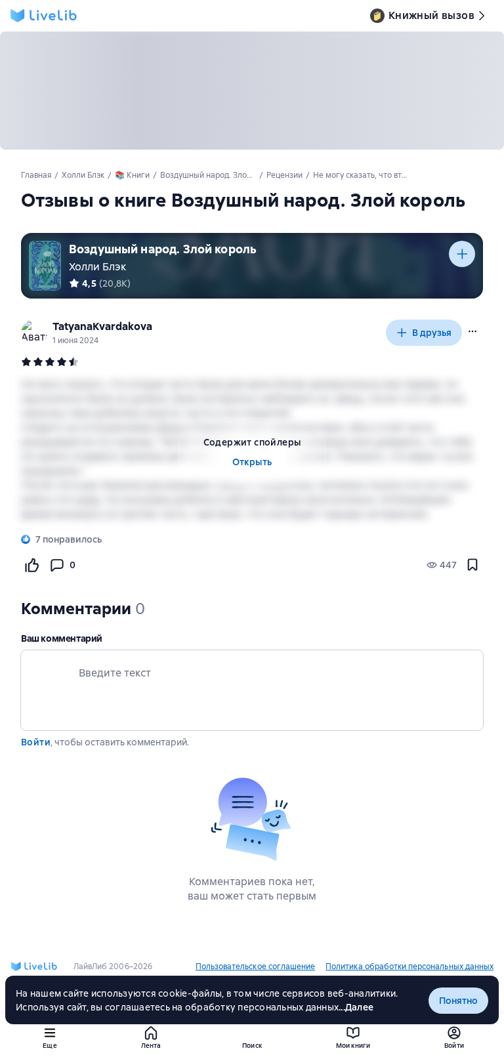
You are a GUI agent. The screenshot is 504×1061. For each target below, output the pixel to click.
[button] (472, 331)
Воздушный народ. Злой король (163, 249)
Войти (36, 742)
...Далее (356, 1007)
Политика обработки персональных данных (410, 966)
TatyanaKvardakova (102, 326)
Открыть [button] (252, 462)
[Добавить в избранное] (472, 565)
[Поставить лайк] (31, 565)
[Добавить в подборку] (462, 254)
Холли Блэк (97, 267)
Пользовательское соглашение (255, 966)
